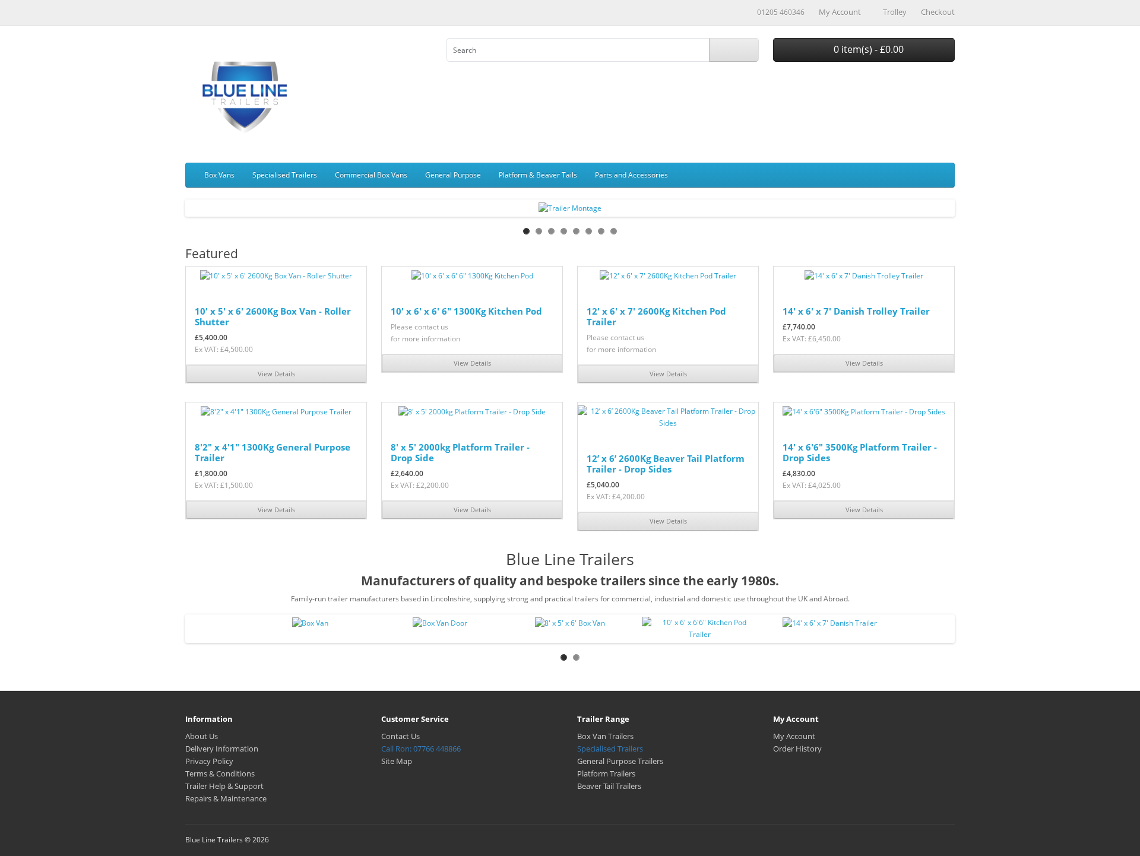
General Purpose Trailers (620, 761)
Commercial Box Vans (371, 175)
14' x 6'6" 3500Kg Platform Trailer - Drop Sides (860, 452)
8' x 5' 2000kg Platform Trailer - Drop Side (460, 452)
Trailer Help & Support (224, 786)
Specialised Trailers (284, 175)
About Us (201, 736)
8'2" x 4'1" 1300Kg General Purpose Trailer (272, 452)
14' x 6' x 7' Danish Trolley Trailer (856, 311)
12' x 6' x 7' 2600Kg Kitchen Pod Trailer (656, 316)
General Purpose (453, 175)
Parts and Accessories (631, 175)
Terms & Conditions (220, 773)
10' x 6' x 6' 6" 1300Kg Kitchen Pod (466, 311)
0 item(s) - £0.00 (867, 49)
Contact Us (400, 736)
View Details (276, 373)
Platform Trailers (606, 773)
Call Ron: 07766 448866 (421, 748)
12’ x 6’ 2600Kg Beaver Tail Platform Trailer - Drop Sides (666, 463)
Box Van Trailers (605, 736)
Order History (797, 748)
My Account (794, 736)
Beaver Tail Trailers (609, 786)
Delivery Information (221, 748)
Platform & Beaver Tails (538, 175)
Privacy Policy (209, 761)
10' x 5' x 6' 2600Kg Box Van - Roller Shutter (273, 316)
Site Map (396, 761)
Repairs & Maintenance (226, 798)
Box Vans (219, 175)
